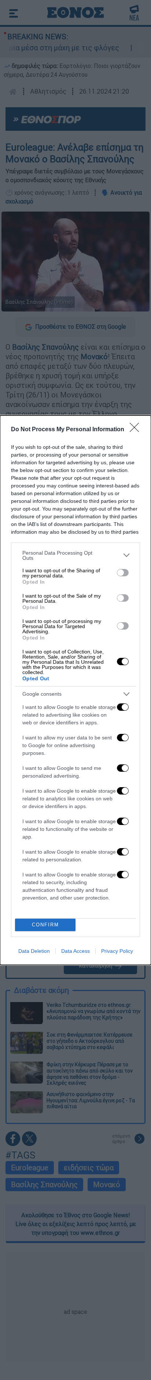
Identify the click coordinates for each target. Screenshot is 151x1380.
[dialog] (75, 690)
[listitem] (75, 555)
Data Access (75, 951)
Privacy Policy (117, 951)
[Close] (137, 430)
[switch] (123, 572)
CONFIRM (45, 924)
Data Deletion (34, 951)
